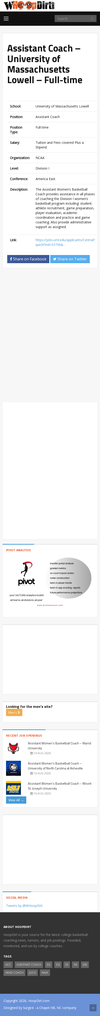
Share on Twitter (72, 259)
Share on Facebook (29, 259)
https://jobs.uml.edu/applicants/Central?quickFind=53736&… (65, 242)
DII (75, 965)
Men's (13, 712)
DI (66, 965)
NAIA (45, 973)
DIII (85, 965)
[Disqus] (50, 336)
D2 (48, 965)
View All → (16, 800)
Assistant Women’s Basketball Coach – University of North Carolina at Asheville (55, 766)
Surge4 (28, 1007)
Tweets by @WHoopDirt (24, 905)
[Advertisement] (53, 93)
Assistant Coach (29, 965)
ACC (8, 965)
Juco (32, 973)
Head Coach (14, 973)
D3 (58, 965)
